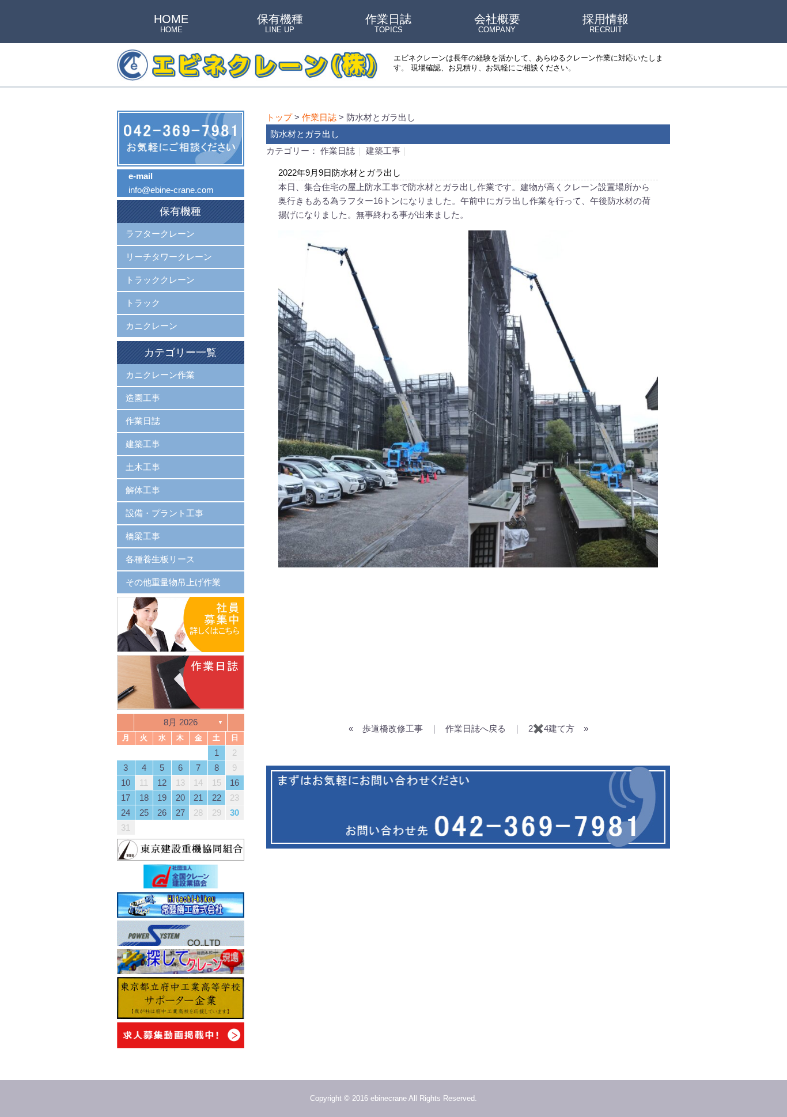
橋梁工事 (143, 536)
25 (144, 812)
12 (162, 782)
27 (180, 812)
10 (125, 782)
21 (198, 797)
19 (162, 797)
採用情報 (605, 24)
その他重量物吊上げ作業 (173, 582)
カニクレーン (151, 326)
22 (216, 797)
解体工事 (143, 490)
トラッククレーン (160, 280)
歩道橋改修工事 (392, 728)
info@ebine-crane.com (171, 190)
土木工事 (143, 467)
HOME (171, 24)
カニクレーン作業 (160, 375)
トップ (279, 117)
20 (180, 797)
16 (234, 782)
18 (144, 797)
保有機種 (280, 24)
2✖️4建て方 (551, 728)
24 (125, 812)
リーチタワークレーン (169, 257)
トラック (143, 303)
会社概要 (497, 24)
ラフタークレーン (160, 233)
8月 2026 (181, 722)
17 (125, 797)
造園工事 (143, 398)
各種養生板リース (160, 559)
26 (162, 812)
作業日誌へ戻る (475, 728)
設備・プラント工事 (164, 513)
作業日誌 (388, 24)
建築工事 (383, 151)
